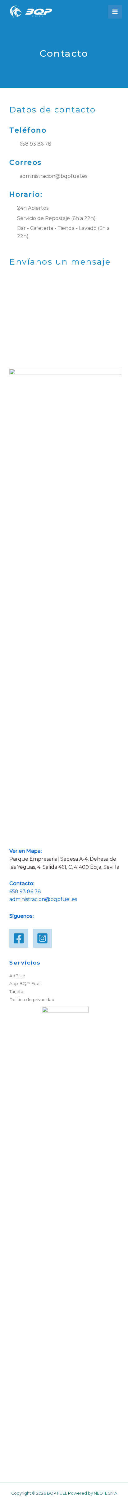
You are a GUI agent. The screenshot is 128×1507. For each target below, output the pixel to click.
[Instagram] (42, 938)
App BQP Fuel (24, 983)
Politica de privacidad (31, 999)
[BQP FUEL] (31, 12)
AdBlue (17, 975)
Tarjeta (16, 991)
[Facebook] (18, 938)
